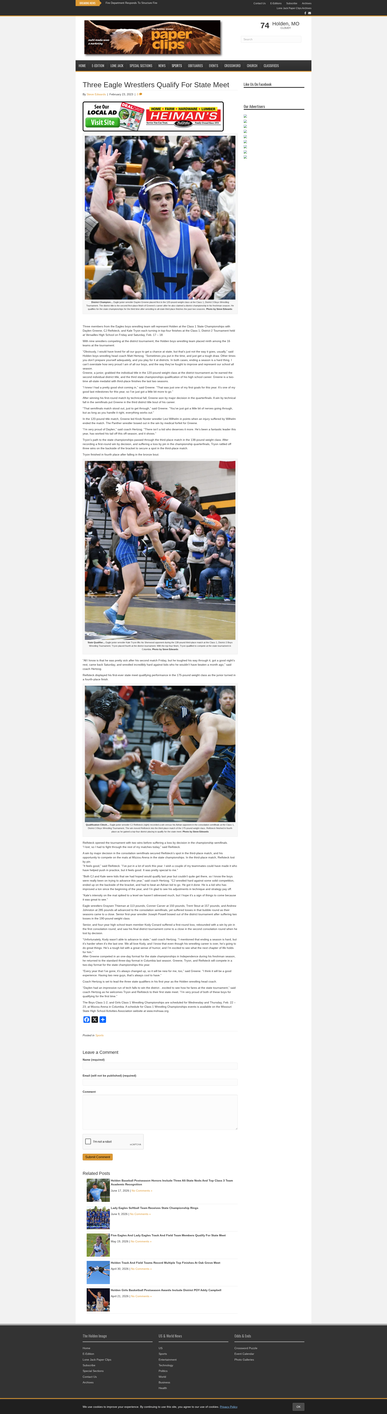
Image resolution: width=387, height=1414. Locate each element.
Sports (177, 65)
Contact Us (260, 3)
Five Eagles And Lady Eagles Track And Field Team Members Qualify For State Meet (168, 1235)
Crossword (232, 65)
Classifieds (271, 65)
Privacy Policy (228, 1406)
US (160, 1348)
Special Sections (141, 65)
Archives (306, 3)
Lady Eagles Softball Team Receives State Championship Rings (154, 1208)
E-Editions (276, 3)
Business (164, 1382)
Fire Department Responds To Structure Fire (131, 2)
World (162, 1376)
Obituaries (195, 65)
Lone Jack (116, 65)
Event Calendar (244, 1353)
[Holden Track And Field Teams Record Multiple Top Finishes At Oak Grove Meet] (98, 1272)
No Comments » (142, 1190)
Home (82, 65)
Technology (166, 1365)
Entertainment (168, 1359)
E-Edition (98, 65)
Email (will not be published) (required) (109, 1075)
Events (213, 65)
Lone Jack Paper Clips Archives (294, 8)
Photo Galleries (244, 1359)
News (161, 65)
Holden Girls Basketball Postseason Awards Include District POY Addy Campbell (166, 1290)
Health (163, 1388)
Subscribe (291, 3)
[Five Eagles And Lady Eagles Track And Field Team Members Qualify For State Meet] (98, 1244)
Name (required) (94, 1059)
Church (252, 65)
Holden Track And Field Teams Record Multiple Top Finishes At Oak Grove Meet (165, 1262)
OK (298, 1406)
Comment (89, 1091)
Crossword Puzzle (245, 1348)
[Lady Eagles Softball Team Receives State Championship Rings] (98, 1217)
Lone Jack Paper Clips (97, 1359)
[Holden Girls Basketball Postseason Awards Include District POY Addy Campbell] (98, 1299)
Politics (163, 1371)
